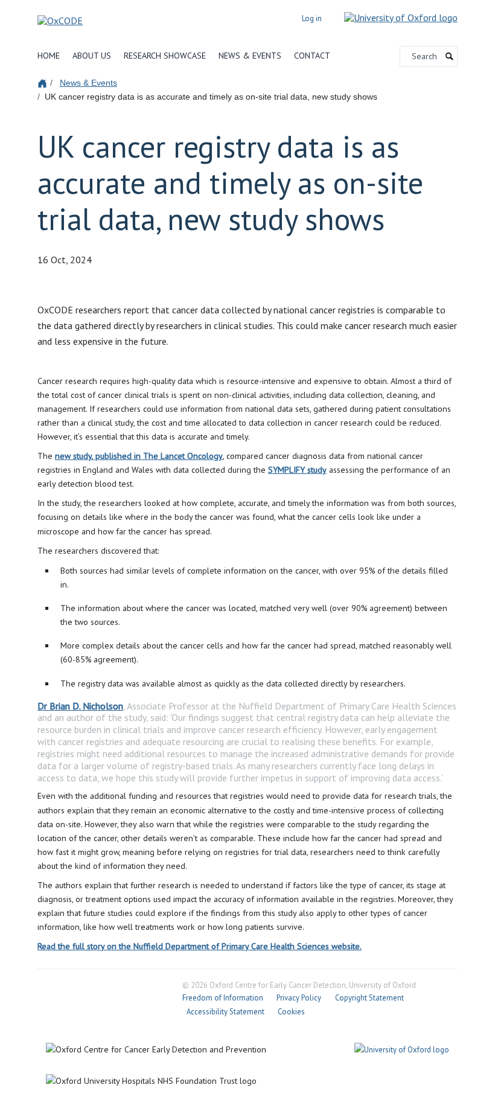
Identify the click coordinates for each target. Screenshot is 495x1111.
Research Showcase (165, 55)
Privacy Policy (298, 998)
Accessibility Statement (225, 1012)
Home (48, 55)
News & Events (250, 55)
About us (91, 55)
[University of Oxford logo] (392, 17)
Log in (312, 18)
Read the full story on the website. (199, 946)
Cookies (291, 1012)
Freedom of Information (222, 998)
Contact (312, 55)
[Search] (449, 56)
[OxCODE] (60, 17)
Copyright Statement (369, 998)
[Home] (43, 82)
